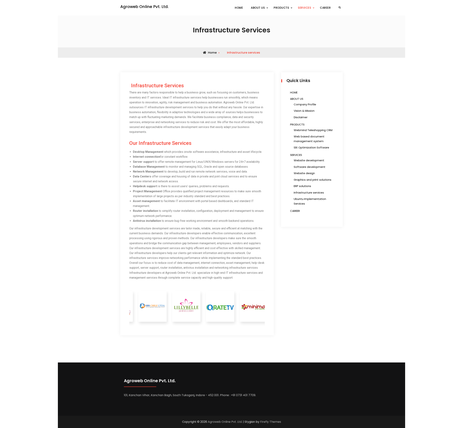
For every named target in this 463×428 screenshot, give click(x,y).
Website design (304, 173)
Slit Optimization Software (311, 147)
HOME (239, 8)
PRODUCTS (281, 8)
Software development (309, 167)
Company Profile (305, 104)
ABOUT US (258, 8)
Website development (309, 160)
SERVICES (304, 8)
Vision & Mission (304, 111)
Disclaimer (300, 117)
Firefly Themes (270, 422)
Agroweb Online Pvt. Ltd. (144, 6)
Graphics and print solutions (312, 180)
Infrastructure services (309, 192)
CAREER (325, 8)
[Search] (339, 8)
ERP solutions (302, 186)
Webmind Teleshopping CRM (313, 130)
